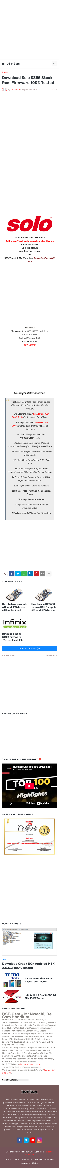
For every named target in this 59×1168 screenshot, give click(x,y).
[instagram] (39, 1140)
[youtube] (32, 1140)
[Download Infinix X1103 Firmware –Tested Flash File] (15, 623)
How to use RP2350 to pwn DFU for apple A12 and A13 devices (43, 607)
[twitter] (26, 1140)
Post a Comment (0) (29, 648)
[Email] (42, 573)
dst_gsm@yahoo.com (29, 1064)
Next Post (50, 656)
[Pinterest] (36, 573)
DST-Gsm (13, 63)
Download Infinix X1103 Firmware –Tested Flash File (12, 637)
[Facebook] (11, 573)
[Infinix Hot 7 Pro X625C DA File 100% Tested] (12, 996)
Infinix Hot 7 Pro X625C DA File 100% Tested (40, 997)
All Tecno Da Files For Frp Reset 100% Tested (39, 980)
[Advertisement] (29, 29)
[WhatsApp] (24, 573)
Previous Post (10, 656)
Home (5, 72)
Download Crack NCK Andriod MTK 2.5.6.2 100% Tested (28, 966)
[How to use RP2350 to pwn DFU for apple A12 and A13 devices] (44, 593)
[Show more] (48, 573)
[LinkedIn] (30, 573)
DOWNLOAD (29, 344)
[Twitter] (18, 573)
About (16, 1159)
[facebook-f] (19, 1140)
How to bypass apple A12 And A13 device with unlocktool (14, 607)
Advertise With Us (29, 1163)
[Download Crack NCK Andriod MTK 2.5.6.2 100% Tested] (29, 942)
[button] (3, 63)
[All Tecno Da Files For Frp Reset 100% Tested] (12, 980)
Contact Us (27, 1159)
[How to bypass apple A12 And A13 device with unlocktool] (15, 593)
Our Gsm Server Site (44, 1159)
